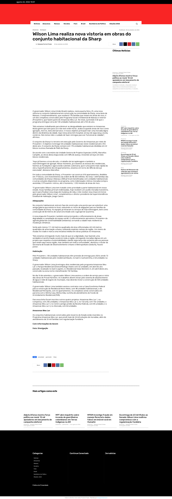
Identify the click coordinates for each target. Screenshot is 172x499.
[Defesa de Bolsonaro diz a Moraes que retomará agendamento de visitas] (116, 170)
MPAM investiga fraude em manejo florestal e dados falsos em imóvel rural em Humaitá (129, 143)
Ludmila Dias (124, 135)
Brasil (122, 167)
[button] (136, 23)
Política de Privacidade (40, 485)
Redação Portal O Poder (45, 44)
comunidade (41, 357)
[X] (150, 2)
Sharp (54, 357)
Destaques (43, 29)
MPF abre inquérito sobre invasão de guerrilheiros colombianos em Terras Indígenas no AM (130, 130)
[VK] (133, 44)
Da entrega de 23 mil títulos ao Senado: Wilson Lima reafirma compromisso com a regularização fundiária (130, 158)
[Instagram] (146, 2)
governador (49, 357)
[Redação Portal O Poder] (34, 44)
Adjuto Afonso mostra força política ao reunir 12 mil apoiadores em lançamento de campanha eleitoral (126, 79)
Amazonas (36, 29)
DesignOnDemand (102, 497)
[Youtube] (154, 2)
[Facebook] (142, 2)
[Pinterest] (129, 44)
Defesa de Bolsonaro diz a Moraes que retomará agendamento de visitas (129, 171)
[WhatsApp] (137, 44)
